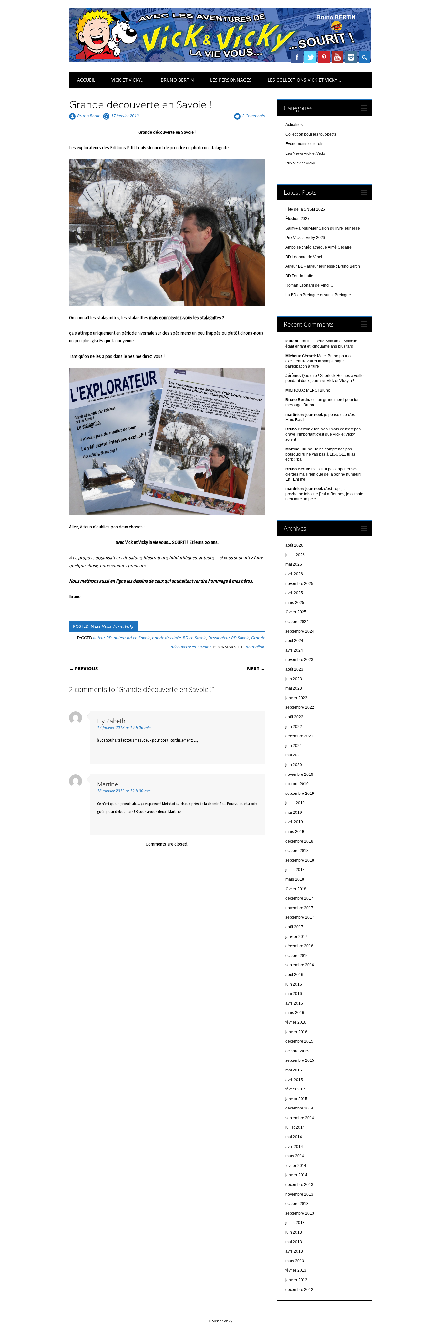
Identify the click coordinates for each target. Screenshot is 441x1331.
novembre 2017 (299, 908)
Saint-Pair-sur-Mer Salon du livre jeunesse (322, 228)
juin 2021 (293, 746)
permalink (255, 647)
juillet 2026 (295, 555)
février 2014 (295, 1165)
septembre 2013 (299, 1213)
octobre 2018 (297, 850)
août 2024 (294, 640)
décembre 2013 (299, 1184)
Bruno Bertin (177, 80)
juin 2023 (293, 679)
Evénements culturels (304, 144)
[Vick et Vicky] (220, 60)
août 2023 (294, 669)
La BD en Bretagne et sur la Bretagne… (320, 295)
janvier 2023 (296, 698)
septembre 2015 (299, 1060)
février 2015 (295, 1089)
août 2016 (294, 974)
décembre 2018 (299, 841)
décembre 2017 (299, 898)
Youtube (337, 57)
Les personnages (230, 80)
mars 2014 (294, 1156)
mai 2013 (293, 1242)
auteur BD (102, 638)
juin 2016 (293, 984)
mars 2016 (294, 1013)
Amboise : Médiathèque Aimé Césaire (318, 247)
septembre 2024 (299, 631)
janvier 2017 (296, 936)
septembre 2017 (299, 917)
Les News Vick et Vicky (114, 626)
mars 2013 (294, 1261)
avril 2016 (294, 1003)
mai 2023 (293, 688)
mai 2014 (293, 1137)
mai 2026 (293, 564)
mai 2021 (293, 755)
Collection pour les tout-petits (310, 134)
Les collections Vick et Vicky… (304, 80)
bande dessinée (166, 638)
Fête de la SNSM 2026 (305, 209)
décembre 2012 (299, 1289)
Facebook (297, 57)
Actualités (294, 125)
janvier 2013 (296, 1280)
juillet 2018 (295, 869)
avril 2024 (294, 650)
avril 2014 (294, 1146)
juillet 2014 (295, 1127)
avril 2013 (294, 1251)
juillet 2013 (295, 1222)
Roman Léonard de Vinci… (309, 285)
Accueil (86, 80)
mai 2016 (293, 993)
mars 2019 (294, 831)
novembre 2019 (299, 774)
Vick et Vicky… (128, 80)
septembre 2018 (299, 860)
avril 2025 (294, 593)
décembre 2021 (299, 736)
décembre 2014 (299, 1108)
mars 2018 (294, 879)
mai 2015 (293, 1070)
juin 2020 (293, 765)
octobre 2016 (297, 955)
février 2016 (295, 1022)
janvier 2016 (296, 1032)
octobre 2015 (297, 1051)
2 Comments (253, 116)
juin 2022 (293, 727)
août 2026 (294, 545)
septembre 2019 (299, 793)
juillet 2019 (295, 803)
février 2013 (295, 1270)
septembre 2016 (299, 965)
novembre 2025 (299, 583)
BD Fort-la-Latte (299, 276)
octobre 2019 (297, 784)
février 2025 (295, 612)
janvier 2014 (296, 1175)
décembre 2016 (299, 946)
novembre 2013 (299, 1194)
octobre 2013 (297, 1203)
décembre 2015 (299, 1041)
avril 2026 (294, 574)
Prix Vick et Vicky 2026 (305, 237)
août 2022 (294, 717)
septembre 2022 (299, 707)
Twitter (310, 57)
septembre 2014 (299, 1118)
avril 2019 (294, 822)
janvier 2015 (296, 1099)
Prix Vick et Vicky (300, 163)
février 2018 (295, 889)
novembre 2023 (299, 659)
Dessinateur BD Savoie (228, 638)
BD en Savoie (194, 638)
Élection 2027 (297, 218)
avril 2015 (294, 1080)
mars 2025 (294, 602)
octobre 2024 (297, 621)
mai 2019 (293, 812)
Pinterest (324, 57)
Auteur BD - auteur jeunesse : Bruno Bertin (322, 266)
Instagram (351, 57)
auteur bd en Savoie (132, 638)
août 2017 (294, 927)
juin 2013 (293, 1232)
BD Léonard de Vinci (303, 257)
